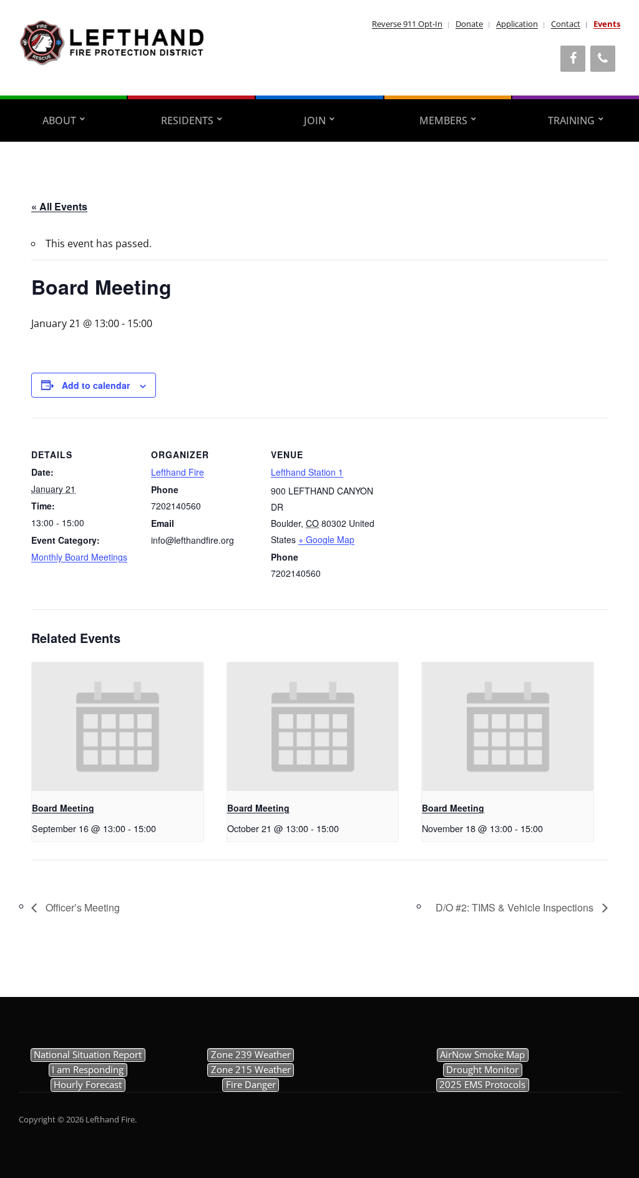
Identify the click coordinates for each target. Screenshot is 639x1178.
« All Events (59, 206)
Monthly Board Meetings (79, 557)
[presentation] (117, 726)
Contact (565, 23)
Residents (187, 120)
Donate (469, 23)
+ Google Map (326, 539)
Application (517, 23)
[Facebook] (572, 59)
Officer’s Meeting (81, 907)
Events (606, 23)
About (59, 120)
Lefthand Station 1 (307, 472)
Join (315, 120)
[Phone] (602, 59)
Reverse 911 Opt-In (407, 23)
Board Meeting (63, 808)
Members (443, 120)
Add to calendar (96, 385)
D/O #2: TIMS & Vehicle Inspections (516, 907)
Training (571, 120)
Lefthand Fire (177, 472)
